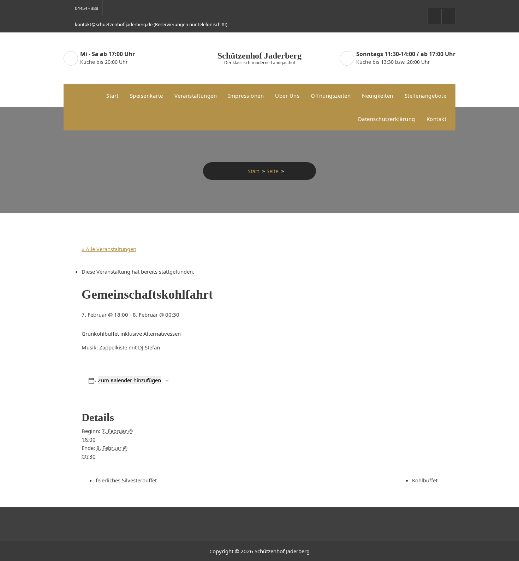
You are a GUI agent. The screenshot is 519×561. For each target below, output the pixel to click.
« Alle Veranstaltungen (109, 248)
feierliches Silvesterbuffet (126, 480)
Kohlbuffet (424, 480)
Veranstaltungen (195, 95)
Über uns (287, 95)
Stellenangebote (426, 95)
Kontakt (436, 118)
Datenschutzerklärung (386, 118)
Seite (272, 171)
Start (112, 95)
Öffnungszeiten (331, 95)
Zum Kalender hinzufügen (129, 380)
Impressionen (246, 95)
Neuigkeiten (377, 95)
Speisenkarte (146, 95)
